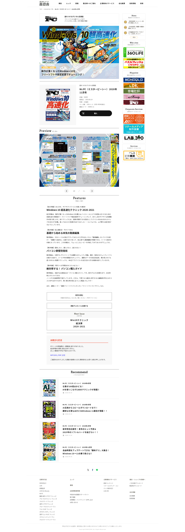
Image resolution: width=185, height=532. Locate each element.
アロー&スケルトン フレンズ (48, 499)
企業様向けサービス (107, 3)
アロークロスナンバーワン (48, 507)
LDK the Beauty (44, 491)
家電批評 (42, 488)
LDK (41, 486)
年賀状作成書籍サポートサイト (79, 494)
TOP (41, 9)
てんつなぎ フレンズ (46, 509)
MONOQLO (43, 483)
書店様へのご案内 (89, 3)
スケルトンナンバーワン (47, 517)
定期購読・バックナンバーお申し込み (81, 500)
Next (92, 191)
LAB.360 (106, 491)
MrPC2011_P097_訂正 (57, 355)
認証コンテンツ (108, 483)
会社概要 (122, 3)
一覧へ (134, 37)
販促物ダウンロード (136, 486)
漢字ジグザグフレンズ (46, 504)
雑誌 (60, 3)
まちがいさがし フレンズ (47, 512)
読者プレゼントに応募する (79, 306)
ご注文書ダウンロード (136, 483)
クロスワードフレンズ (46, 501)
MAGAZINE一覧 (48, 9)
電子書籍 (72, 497)
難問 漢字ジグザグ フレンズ (48, 496)
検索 (141, 3)
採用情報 (133, 3)
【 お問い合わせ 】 (102, 526)
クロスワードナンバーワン (48, 520)
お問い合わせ (74, 502)
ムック (68, 3)
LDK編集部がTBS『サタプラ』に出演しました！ (135, 33)
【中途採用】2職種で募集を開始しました (136, 27)
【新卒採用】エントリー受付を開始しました (136, 22)
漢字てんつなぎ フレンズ (47, 514)
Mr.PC (41, 493)
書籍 (77, 3)
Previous (66, 191)
